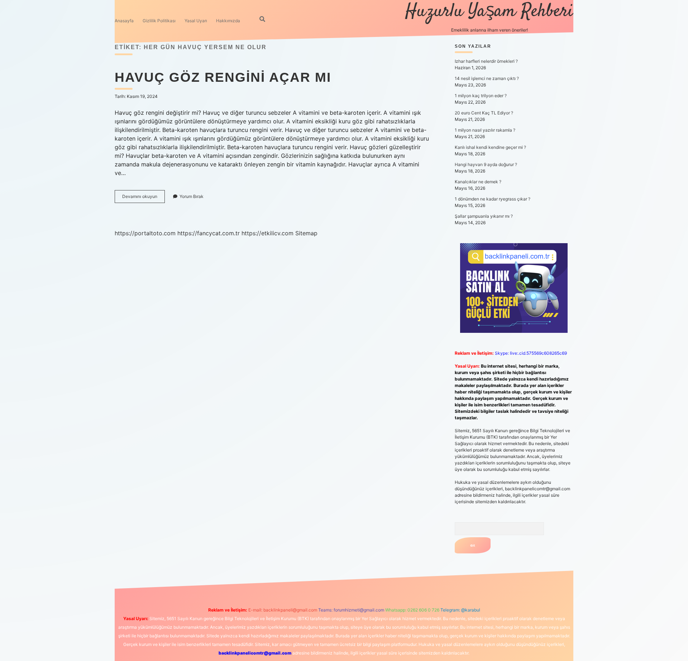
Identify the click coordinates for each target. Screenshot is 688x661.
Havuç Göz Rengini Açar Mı (223, 77)
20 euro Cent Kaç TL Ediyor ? (484, 112)
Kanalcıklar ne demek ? (478, 181)
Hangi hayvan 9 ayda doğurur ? (486, 164)
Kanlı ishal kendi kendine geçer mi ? (490, 147)
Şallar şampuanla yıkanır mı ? (484, 216)
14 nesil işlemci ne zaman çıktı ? (487, 78)
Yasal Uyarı (196, 20)
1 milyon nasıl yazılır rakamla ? (485, 130)
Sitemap (306, 233)
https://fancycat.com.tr (208, 233)
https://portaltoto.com (145, 233)
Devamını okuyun (143, 198)
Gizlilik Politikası (159, 20)
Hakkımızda (228, 20)
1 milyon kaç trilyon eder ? (481, 95)
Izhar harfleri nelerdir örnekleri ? (486, 61)
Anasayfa (124, 20)
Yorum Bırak (192, 196)
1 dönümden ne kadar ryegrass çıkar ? (492, 199)
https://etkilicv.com (267, 233)
